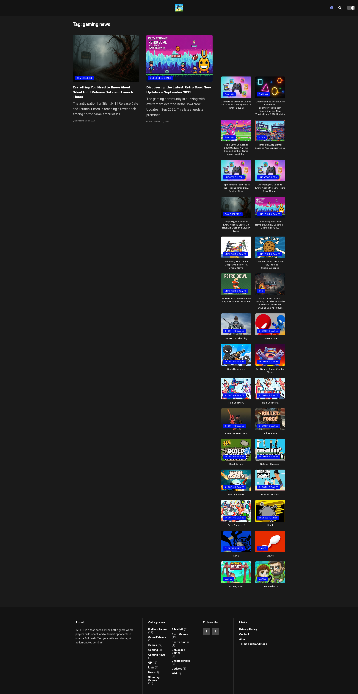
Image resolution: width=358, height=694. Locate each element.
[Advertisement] (253, 44)
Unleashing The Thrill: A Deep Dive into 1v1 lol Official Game (236, 264)
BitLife (270, 555)
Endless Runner (268, 518)
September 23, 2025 (84, 121)
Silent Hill (177, 629)
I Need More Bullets (236, 433)
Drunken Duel (270, 338)
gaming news (156, 654)
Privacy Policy (248, 629)
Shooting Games (234, 331)
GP (150, 662)
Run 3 (236, 555)
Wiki (261, 291)
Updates (177, 668)
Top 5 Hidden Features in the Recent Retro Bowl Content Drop (236, 187)
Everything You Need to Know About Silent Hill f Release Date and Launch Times (103, 92)
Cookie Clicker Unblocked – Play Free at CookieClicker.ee (270, 264)
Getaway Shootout (270, 464)
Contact (244, 634)
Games (262, 548)
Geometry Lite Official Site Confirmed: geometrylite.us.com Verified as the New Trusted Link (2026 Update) (270, 107)
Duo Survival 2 (270, 586)
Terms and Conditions (253, 644)
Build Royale (236, 464)
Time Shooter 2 (270, 402)
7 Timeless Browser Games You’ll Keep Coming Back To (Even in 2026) (236, 104)
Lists (151, 667)
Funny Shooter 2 (236, 525)
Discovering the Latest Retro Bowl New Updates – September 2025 (270, 224)
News (262, 137)
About (242, 639)
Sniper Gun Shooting (236, 338)
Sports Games (180, 642)
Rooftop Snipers (270, 494)
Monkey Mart (236, 586)
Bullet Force (270, 433)
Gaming (229, 94)
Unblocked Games (160, 78)
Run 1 (270, 525)
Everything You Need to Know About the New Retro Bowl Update (270, 187)
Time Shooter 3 (236, 402)
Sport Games (180, 634)
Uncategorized (234, 177)
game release (84, 78)
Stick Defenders (236, 369)
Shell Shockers (236, 494)
